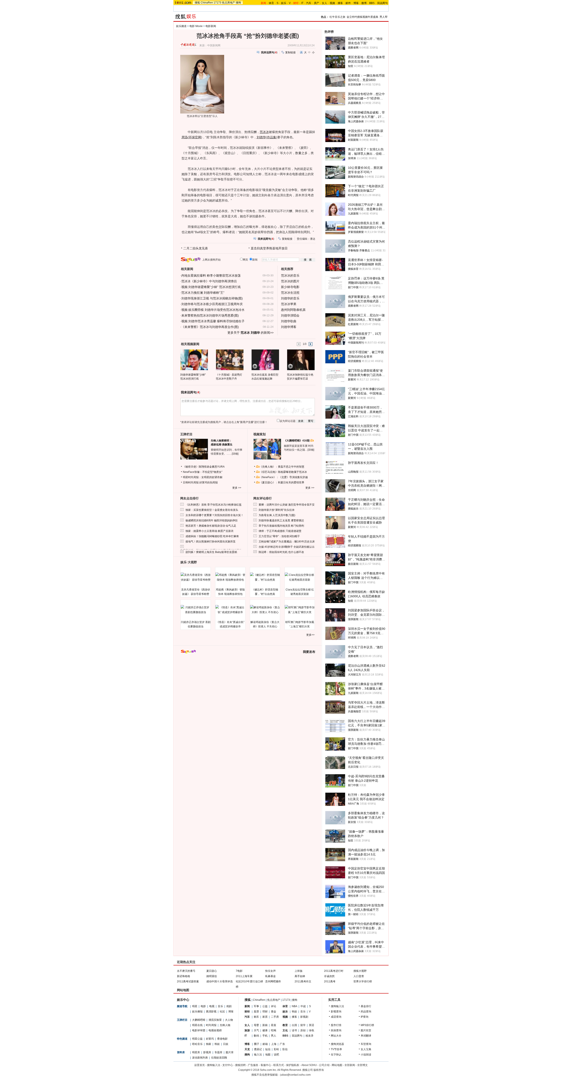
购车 (256, 1016)
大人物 (229, 1019)
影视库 (207, 1052)
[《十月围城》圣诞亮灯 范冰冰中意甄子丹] (229, 359)
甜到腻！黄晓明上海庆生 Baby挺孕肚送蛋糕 (211, 552)
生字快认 (336, 1054)
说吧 (276, 1054)
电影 (203, 1006)
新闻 (247, 1006)
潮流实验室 (215, 1019)
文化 (285, 1030)
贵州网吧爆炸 (273, 981)
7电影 (239, 970)
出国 (294, 1025)
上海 (273, 1044)
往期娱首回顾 (219, 1057)
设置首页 (199, 1065)
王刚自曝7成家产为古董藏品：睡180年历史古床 (287, 541)
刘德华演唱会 (290, 315)
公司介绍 (324, 1065)
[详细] (235, 453)
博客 (356, 3)
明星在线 (197, 1025)
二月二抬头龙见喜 (195, 248)
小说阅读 (366, 1054)
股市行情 (336, 1025)
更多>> (310, 634)
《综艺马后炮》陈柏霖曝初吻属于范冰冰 (283, 471)
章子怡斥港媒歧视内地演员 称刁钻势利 (281, 525)
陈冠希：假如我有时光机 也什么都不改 (281, 552)
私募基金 (270, 976)
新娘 (265, 1025)
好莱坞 (210, 1038)
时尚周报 (211, 1025)
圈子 (256, 1044)
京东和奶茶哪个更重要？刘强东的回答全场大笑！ (214, 515)
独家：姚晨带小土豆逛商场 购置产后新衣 (210, 531)
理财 (265, 1011)
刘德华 (261, 137)
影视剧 (304, 1016)
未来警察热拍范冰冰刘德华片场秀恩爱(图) (210, 315)
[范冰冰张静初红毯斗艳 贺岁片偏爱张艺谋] (300, 359)
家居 (265, 1016)
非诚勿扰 (329, 976)
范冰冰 (264, 132)
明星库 (196, 1052)
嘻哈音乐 (197, 1044)
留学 (303, 1025)
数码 (256, 1035)
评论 (273, 1006)
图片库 (230, 1052)
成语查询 (336, 1016)
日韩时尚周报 (191, 482)
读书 (294, 1030)
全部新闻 (349, 1065)
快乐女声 (270, 970)
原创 (303, 1030)
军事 (256, 1006)
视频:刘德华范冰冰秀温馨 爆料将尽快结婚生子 (213, 321)
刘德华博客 (288, 327)
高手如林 (300, 976)
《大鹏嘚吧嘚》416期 (297, 440)
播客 (340, 3)
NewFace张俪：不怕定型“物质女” (202, 471)
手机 (265, 1035)
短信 (267, 1049)
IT (302, 3)
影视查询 (336, 1011)
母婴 (256, 1025)
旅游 (247, 1030)
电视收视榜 (215, 1030)
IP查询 (364, 1016)
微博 (364, 3)
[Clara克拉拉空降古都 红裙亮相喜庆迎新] (300, 577)
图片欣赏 (366, 1030)
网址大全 (336, 1035)
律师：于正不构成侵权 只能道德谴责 (280, 531)
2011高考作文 (303, 981)
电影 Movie (196, 26)
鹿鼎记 (258, 1049)
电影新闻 (210, 26)
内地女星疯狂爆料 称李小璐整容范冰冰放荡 (211, 275)
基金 (273, 1011)
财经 (247, 1011)
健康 (265, 1030)
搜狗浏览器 (337, 1044)
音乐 (220, 1006)
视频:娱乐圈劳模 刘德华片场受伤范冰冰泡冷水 (213, 309)
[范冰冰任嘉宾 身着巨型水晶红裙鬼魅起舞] (265, 359)
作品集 (271, 137)
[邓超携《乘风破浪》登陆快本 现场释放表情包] (230, 577)
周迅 (185, 137)
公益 (265, 1006)
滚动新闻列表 (200, 1057)
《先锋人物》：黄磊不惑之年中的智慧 (281, 466)
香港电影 (222, 1038)
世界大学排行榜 (362, 981)
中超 (303, 1006)
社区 (222, 1011)
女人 (324, 3)
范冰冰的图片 (290, 281)
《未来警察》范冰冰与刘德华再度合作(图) (210, 327)
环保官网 (195, 137)
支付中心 (227, 1065)
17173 (217, 2)
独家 (208, 1044)
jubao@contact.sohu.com (295, 1074)
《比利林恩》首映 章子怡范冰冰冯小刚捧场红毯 (213, 504)
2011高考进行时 (333, 970)
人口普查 (358, 976)
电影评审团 (198, 1030)
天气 (256, 1030)
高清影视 (211, 1011)
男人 (273, 1035)
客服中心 (266, 1065)
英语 (311, 1025)
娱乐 (283, 3)
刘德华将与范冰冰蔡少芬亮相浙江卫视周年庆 (212, 304)
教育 (285, 1025)
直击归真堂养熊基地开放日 (269, 248)
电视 (211, 1006)
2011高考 (329, 981)
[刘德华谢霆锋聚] (194, 359)
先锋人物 (225, 1025)
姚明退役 (211, 976)
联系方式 (278, 1065)
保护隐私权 (292, 1065)
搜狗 (238, 2)
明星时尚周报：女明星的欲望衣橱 (202, 477)
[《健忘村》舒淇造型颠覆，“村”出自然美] (265, 577)
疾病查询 (336, 1030)
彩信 (285, 1049)
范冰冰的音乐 (290, 275)
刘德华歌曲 (288, 321)
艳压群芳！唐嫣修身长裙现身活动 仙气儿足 (211, 525)
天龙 (247, 1049)
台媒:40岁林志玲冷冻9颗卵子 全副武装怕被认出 (287, 546)
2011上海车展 (244, 976)
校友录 (309, 1035)
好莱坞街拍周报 (208, 482)
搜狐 (197, 2)
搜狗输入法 (337, 1006)
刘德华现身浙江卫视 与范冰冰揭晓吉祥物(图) (212, 298)
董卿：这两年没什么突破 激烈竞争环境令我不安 (287, 504)
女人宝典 (366, 1049)
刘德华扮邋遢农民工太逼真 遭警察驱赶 (281, 520)
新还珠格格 (183, 976)
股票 (256, 1011)
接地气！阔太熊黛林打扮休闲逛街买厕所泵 (211, 541)
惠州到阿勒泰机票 (293, 309)
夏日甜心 (211, 970)
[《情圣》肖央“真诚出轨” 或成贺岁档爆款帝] (230, 609)
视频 (332, 3)
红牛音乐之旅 (337, 16)
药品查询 (366, 1011)
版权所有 (318, 1069)
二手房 (275, 1016)
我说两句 (382, 3)
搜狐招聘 (240, 1065)
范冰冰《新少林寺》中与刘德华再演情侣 (209, 281)
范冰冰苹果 (288, 304)
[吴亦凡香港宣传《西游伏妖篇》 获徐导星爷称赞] (196, 577)
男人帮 (383, 16)
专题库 (218, 1052)
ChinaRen (207, 2)
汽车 (308, 3)
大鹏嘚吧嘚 (198, 1019)
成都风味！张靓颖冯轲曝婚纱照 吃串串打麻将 (212, 536)
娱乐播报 (197, 1011)
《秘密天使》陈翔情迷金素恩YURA (204, 466)
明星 (194, 1006)
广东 (282, 1044)
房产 (316, 3)
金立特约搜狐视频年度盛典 (362, 16)
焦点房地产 (228, 2)
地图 (267, 1054)
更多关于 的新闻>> (250, 332)
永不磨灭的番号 (186, 970)
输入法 (258, 1054)
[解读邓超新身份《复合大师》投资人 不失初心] (265, 609)
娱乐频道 (181, 26)
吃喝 (273, 1030)
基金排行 (366, 1006)
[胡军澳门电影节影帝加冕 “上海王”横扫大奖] (300, 609)
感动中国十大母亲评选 (219, 981)
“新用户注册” (246, 422)
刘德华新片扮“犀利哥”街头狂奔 (277, 509)
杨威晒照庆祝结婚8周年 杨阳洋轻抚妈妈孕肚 (212, 520)
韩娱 (217, 1044)
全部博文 (362, 1065)
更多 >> (236, 487)
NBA (294, 1006)
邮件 (348, 3)
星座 (273, 1025)
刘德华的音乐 (290, 298)
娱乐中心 (183, 999)
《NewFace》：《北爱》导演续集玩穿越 (283, 477)
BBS (372, 3)
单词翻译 (366, 1035)
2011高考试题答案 (188, 981)
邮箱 (265, 1044)
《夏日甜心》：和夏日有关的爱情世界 (281, 482)
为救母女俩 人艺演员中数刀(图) (277, 515)
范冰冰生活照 (290, 292)
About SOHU (309, 1065)
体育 (271, 3)
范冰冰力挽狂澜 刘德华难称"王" (202, 292)
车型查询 (366, 1044)
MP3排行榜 (367, 1025)
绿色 (311, 1030)
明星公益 (197, 1038)
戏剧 (229, 1006)
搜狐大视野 (360, 970)
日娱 (225, 1044)
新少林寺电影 (290, 287)
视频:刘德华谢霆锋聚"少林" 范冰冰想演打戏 (211, 287)
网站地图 (337, 1065)
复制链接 (290, 52)
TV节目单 (336, 1049)
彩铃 (276, 1049)
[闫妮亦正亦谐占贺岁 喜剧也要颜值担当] (196, 609)
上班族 (299, 970)
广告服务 (253, 1065)
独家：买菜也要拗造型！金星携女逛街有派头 (212, 509)
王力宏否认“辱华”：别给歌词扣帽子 (279, 536)
